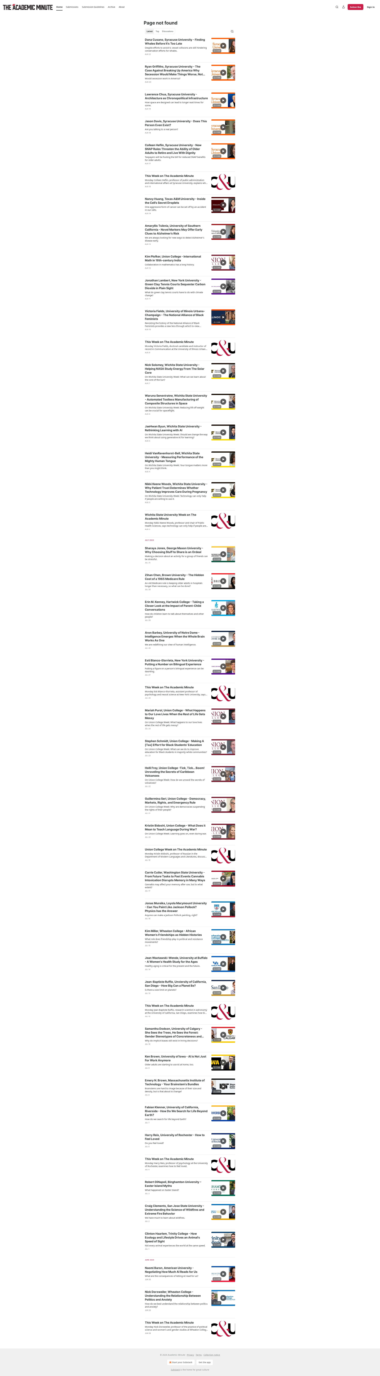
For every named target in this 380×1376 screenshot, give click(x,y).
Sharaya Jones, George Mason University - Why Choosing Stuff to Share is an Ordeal (174, 550)
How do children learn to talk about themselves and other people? (174, 615)
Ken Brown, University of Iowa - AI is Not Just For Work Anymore (175, 1058)
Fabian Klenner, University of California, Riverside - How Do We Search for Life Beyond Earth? (176, 1111)
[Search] (337, 7)
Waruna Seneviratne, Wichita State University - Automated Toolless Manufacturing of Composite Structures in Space (176, 399)
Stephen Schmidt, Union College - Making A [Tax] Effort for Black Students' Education (174, 743)
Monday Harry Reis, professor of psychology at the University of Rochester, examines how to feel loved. (176, 1165)
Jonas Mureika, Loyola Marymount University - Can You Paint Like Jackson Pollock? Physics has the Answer (176, 907)
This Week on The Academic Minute (169, 176)
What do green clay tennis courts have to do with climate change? (174, 294)
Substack (175, 1369)
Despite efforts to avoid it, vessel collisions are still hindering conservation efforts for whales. (176, 49)
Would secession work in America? (162, 78)
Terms (199, 1354)
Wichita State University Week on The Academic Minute (170, 516)
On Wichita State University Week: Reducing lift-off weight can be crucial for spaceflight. (174, 409)
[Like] (147, 58)
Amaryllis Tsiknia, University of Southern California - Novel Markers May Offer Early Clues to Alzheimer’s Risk (173, 229)
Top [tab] (157, 31)
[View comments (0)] (166, 58)
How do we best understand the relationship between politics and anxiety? (176, 1305)
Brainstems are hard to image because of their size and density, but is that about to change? (173, 1090)
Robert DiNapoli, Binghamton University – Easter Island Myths (173, 1184)
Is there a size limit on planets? (160, 989)
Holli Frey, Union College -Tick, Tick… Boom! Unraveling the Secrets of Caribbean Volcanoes (175, 771)
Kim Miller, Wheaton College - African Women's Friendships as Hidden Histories (173, 933)
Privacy (190, 1354)
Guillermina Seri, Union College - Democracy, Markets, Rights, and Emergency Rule (175, 800)
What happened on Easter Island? (162, 1189)
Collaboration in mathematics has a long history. (169, 264)
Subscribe (355, 6)
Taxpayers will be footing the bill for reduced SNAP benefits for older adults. (175, 158)
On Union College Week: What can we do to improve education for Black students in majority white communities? (176, 750)
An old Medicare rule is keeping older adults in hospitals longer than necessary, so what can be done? (173, 584)
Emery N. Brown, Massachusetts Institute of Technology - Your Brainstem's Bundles (175, 1082)
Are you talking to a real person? (161, 129)
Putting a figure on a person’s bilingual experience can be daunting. (174, 670)
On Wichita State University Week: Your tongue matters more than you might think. (176, 467)
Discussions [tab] (167, 31)
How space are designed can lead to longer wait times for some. (174, 104)
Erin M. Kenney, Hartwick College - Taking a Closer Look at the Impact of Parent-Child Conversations (174, 605)
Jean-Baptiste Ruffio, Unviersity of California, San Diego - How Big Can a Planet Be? (176, 983)
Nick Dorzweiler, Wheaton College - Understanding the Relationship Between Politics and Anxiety (173, 1295)
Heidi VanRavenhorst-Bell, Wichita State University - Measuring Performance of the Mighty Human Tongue (174, 457)
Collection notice (212, 1354)
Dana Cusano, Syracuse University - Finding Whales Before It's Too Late (175, 41)
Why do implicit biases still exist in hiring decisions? (171, 1040)
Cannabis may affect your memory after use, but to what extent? (174, 886)
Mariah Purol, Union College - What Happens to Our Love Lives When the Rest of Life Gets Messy (175, 714)
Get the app (205, 1362)
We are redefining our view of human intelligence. (170, 644)
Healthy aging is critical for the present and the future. (172, 965)
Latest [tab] (150, 31)
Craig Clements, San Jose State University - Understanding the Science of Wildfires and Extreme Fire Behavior (174, 1209)
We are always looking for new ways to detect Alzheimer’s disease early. (174, 239)
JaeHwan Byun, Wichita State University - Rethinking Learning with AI (173, 428)
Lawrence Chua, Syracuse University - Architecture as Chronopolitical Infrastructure (176, 96)
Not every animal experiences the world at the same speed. (175, 1245)
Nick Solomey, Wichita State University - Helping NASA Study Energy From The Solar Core (174, 368)
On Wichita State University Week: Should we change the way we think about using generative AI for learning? (176, 436)
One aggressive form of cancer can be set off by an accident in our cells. (175, 208)
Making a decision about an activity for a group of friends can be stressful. (176, 558)
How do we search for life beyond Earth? (165, 1119)
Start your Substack (182, 1362)
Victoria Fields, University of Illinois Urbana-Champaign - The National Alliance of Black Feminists (175, 315)
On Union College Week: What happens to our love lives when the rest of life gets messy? (173, 724)
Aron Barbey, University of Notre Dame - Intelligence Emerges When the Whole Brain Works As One (175, 636)
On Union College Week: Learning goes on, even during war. (175, 833)
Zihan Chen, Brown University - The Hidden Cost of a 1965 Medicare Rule (174, 577)
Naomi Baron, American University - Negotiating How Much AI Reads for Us (171, 1270)
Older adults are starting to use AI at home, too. (169, 1064)
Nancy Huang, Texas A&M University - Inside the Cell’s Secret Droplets (175, 200)
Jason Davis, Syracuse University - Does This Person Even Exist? (176, 123)
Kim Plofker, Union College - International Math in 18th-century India (173, 258)
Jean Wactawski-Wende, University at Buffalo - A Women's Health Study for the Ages (176, 959)
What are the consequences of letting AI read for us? (171, 1275)
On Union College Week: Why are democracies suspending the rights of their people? (175, 808)
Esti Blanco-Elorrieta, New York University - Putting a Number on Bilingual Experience (174, 662)
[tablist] (160, 31)
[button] (59, 7)
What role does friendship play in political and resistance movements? (174, 940)
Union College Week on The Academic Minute (176, 849)
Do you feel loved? (154, 1143)
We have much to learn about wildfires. (165, 1217)
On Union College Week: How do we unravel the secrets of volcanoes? (175, 781)
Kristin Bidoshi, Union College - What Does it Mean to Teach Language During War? (175, 827)
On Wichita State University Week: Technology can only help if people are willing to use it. (175, 497)
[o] (223, 46)
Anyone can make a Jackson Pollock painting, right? (171, 915)
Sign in (371, 6)
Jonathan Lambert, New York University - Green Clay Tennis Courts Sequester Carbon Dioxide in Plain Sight (175, 284)
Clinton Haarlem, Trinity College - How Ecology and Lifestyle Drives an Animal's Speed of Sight (172, 1237)
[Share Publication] (343, 7)
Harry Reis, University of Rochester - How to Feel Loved (175, 1137)
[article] (190, 49)
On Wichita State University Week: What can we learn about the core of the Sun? (175, 378)
